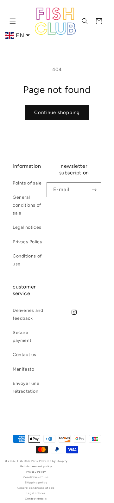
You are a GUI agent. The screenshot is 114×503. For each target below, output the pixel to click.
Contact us (24, 354)
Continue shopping (57, 112)
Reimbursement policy (36, 466)
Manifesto (23, 369)
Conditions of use (27, 260)
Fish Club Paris (27, 461)
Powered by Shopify (53, 461)
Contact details (36, 498)
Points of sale (27, 183)
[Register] (94, 189)
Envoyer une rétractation (26, 387)
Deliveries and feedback (28, 314)
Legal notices (27, 227)
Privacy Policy (27, 242)
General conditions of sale (27, 205)
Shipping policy (36, 482)
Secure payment (22, 336)
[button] (13, 21)
